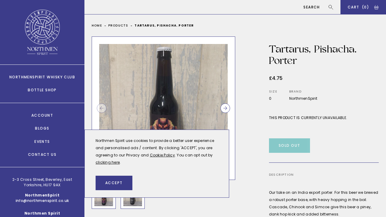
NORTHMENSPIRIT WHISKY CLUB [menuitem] (42, 77)
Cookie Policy (162, 155)
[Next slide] (225, 108)
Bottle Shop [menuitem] (42, 90)
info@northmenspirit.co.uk (42, 200)
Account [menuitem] (42, 115)
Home (97, 25)
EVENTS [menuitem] (42, 141)
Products (118, 25)
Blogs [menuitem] (42, 128)
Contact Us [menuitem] (42, 154)
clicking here (108, 162)
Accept (114, 182)
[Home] (42, 32)
